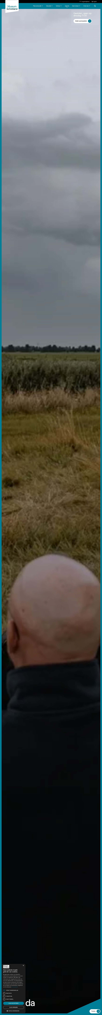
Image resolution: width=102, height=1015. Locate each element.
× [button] (23, 965)
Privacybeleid (15, 987)
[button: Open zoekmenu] (95, 6)
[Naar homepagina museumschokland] (12, 6)
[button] (13, 1011)
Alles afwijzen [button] (13, 1007)
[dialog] (14, 988)
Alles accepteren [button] (13, 1003)
